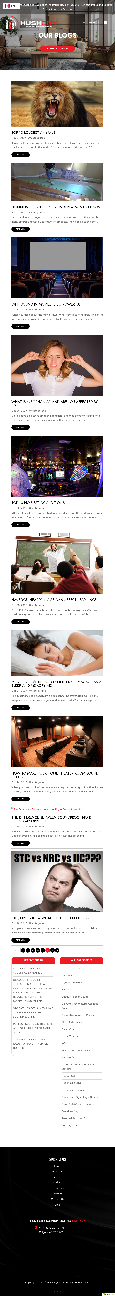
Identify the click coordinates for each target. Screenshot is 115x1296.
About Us (57, 1171)
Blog (57, 1204)
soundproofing (70, 1111)
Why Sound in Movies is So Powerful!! (47, 304)
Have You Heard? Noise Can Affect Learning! (54, 599)
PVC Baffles (69, 1057)
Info (64, 1043)
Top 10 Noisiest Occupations (38, 502)
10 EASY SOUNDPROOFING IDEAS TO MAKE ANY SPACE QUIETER (30, 1044)
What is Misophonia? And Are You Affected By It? (55, 403)
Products (57, 1182)
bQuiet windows (72, 982)
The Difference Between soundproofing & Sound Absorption (51, 819)
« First (16, 950)
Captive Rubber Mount (75, 996)
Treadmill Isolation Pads (76, 1118)
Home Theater (70, 1036)
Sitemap (57, 1193)
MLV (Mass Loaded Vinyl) (76, 1050)
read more (20, 154)
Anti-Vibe (67, 975)
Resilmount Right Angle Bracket (80, 1097)
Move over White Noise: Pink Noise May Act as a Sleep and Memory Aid (56, 683)
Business (67, 989)
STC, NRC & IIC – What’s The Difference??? (51, 918)
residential (68, 1075)
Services (57, 1177)
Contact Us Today (57, 48)
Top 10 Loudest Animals (33, 132)
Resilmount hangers (73, 1090)
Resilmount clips (71, 1082)
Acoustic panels (71, 968)
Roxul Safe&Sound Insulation (78, 1104)
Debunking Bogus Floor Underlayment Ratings (56, 207)
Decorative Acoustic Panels (78, 1015)
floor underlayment (73, 1022)
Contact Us (57, 1199)
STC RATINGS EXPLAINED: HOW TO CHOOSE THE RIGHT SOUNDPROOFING (33, 1012)
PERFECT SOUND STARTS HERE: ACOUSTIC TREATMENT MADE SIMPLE (33, 1028)
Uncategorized (36, 137)
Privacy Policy (57, 1188)
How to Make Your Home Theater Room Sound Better (55, 775)
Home (57, 1166)
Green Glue (68, 1029)
